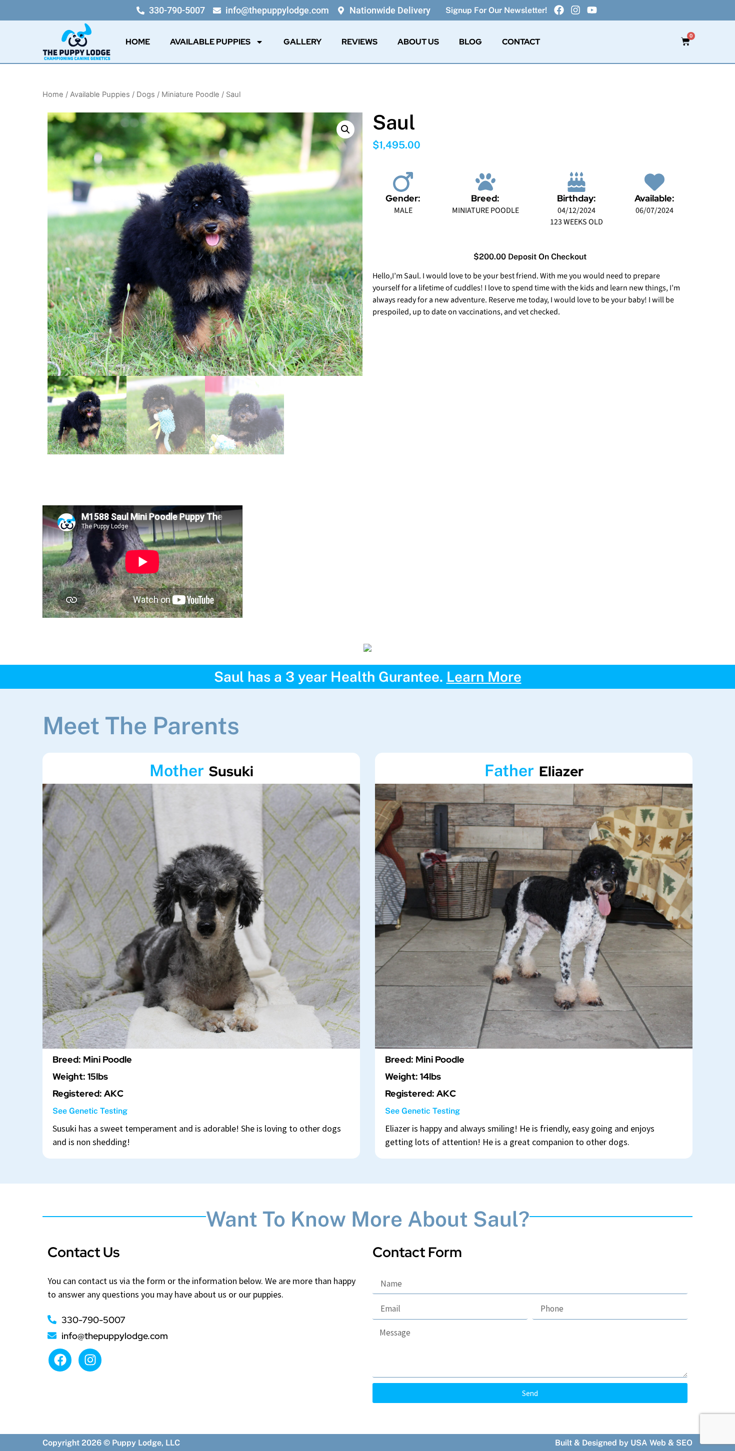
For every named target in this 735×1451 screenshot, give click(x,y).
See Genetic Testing (90, 1111)
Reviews (360, 41)
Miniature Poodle (191, 94)
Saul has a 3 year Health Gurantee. (368, 676)
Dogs (145, 94)
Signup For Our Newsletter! (496, 10)
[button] (345, 129)
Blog (470, 41)
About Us (418, 41)
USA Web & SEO (661, 1443)
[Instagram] (575, 10)
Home (138, 41)
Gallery (303, 41)
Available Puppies (210, 41)
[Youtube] (592, 10)
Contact (521, 41)
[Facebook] (559, 10)
